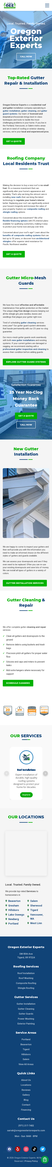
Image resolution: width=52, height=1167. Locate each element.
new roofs (16, 197)
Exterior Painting (26, 1023)
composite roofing (36, 209)
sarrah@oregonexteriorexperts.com (26, 1130)
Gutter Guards (26, 1013)
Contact (26, 1104)
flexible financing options (15, 220)
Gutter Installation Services (25, 583)
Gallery (26, 1095)
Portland (26, 1039)
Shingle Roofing (26, 988)
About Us (26, 1080)
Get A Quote (13, 141)
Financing (26, 1109)
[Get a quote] (44, 1159)
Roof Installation (26, 973)
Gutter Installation (26, 1004)
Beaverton (26, 1044)
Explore (26, 794)
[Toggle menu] (47, 5)
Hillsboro (26, 1054)
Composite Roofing (26, 983)
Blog (26, 1100)
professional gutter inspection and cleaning (24, 349)
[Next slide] (45, 773)
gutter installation (11, 111)
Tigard (26, 1049)
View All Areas (26, 1064)
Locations (26, 1085)
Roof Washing (26, 978)
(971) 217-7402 (26, 1125)
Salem (26, 1059)
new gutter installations (23, 340)
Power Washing (26, 1018)
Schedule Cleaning (18, 683)
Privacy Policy (31, 1161)
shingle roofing (10, 212)
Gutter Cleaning (26, 1009)
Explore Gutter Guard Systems (26, 362)
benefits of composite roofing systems (22, 235)
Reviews (26, 1090)
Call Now (26, 56)
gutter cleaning (28, 111)
